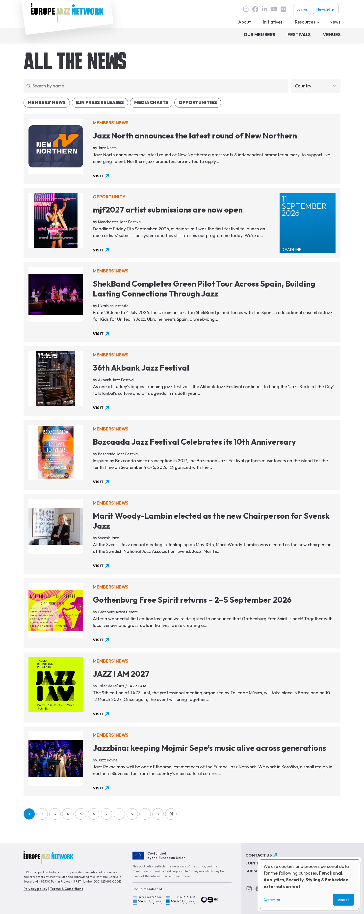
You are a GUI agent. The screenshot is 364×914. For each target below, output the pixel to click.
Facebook (255, 9)
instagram (246, 9)
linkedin (264, 9)
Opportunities (198, 102)
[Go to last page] (170, 813)
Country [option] (303, 86)
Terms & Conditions (66, 889)
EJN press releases (100, 102)
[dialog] (309, 884)
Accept (343, 899)
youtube (274, 9)
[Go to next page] (158, 813)
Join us (302, 9)
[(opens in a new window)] (147, 900)
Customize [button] (271, 899)
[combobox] (315, 86)
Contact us (258, 855)
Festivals (299, 34)
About (244, 22)
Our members (259, 34)
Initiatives (273, 22)
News (335, 22)
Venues (331, 34)
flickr (283, 9)
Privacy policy (35, 889)
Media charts (151, 102)
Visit (98, 175)
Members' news (47, 102)
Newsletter (325, 9)
